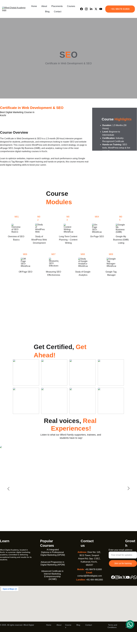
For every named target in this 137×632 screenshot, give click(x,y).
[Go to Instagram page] (87, 9)
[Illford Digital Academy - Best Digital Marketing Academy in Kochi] (17, 567)
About (44, 6)
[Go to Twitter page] (97, 9)
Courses (71, 6)
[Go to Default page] (131, 577)
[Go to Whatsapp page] (135, 577)
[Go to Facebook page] (82, 9)
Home (34, 6)
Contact (57, 11)
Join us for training (123, 563)
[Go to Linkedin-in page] (92, 9)
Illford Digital (28, 625)
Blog (47, 11)
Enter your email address (120, 550)
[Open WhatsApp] (130, 624)
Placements (57, 6)
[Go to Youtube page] (100, 9)
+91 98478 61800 (120, 9)
